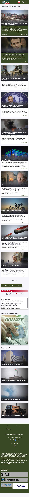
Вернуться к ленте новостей (14, 434)
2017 (6, 6)
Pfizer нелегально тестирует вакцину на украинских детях (12, 301)
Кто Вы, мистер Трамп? (6, 299)
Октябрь (11, 6)
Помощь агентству (20, 425)
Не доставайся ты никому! (6, 307)
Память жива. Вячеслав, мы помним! (9, 305)
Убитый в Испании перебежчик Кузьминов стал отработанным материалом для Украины (11, 304)
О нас (8, 425)
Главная (3, 6)
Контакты (8, 429)
